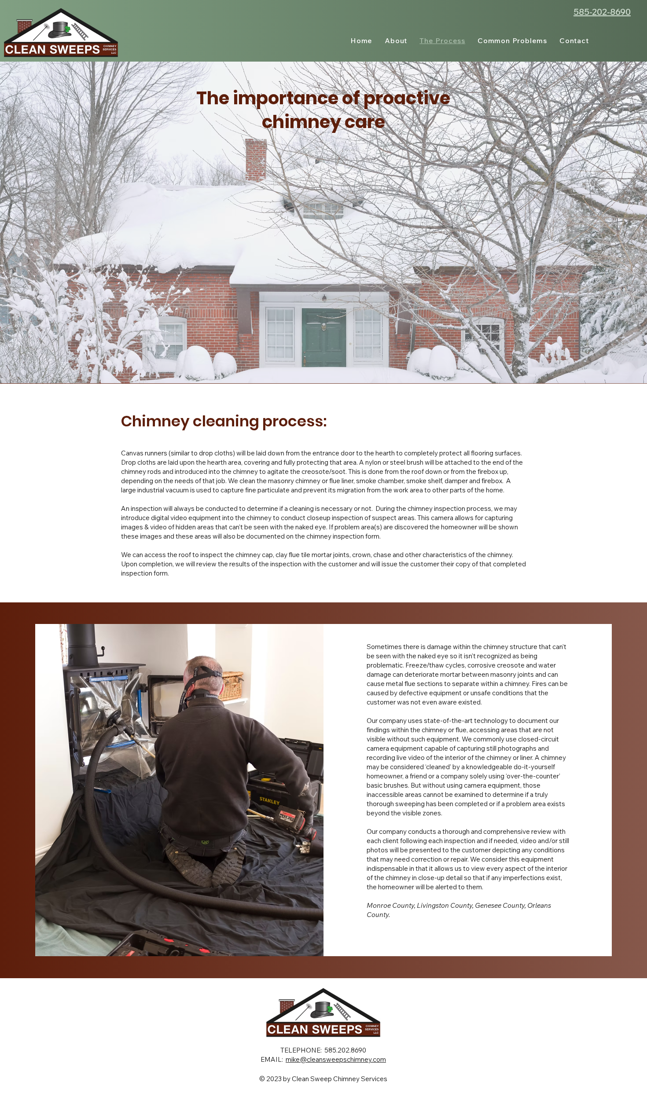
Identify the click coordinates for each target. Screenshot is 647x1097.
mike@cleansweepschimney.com (336, 1059)
